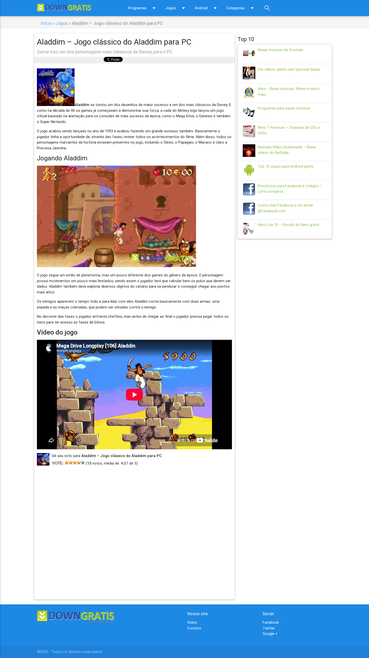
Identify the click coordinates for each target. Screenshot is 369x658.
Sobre (192, 622)
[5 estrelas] (83, 463)
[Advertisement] (134, 525)
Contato (194, 628)
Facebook (271, 622)
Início (46, 23)
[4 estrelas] (79, 463)
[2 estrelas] (71, 463)
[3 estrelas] (75, 463)
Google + (270, 633)
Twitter (269, 628)
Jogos (176, 8)
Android (207, 8)
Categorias (241, 8)
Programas (143, 8)
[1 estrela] (67, 463)
